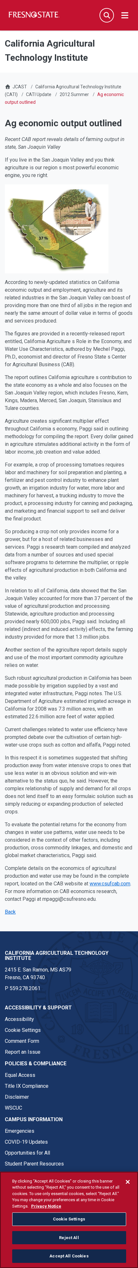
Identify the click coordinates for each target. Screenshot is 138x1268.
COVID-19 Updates (26, 1142)
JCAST (20, 86)
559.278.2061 (25, 988)
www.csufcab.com (110, 884)
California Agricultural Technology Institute (56, 955)
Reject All (69, 1237)
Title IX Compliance (26, 1086)
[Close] (128, 1182)
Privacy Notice (46, 1206)
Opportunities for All (27, 1153)
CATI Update (38, 94)
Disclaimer (17, 1097)
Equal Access (20, 1075)
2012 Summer (74, 94)
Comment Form (22, 1041)
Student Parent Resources (34, 1164)
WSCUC (13, 1108)
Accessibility (19, 1019)
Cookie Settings (23, 1030)
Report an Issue (22, 1052)
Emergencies (19, 1131)
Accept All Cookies (68, 1256)
